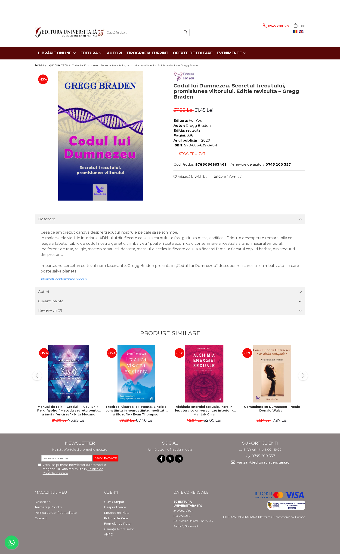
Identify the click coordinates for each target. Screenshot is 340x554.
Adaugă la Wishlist (192, 176)
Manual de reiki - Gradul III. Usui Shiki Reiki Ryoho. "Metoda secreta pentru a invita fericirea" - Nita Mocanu (68, 410)
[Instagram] (179, 459)
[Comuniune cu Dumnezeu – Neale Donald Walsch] (272, 373)
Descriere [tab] (46, 219)
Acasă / (41, 65)
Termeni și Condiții (48, 507)
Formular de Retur (118, 523)
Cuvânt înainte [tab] (51, 301)
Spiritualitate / (59, 65)
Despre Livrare (115, 507)
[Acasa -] (66, 32)
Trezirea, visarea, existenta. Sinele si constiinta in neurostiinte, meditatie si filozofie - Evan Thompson (136, 410)
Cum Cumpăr (114, 502)
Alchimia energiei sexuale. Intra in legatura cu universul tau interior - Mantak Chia (204, 410)
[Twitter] (170, 459)
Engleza (302, 32)
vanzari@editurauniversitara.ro (263, 462)
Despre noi (43, 502)
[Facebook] (161, 459)
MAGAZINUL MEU (51, 492)
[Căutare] (185, 32)
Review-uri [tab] (50, 310)
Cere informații (229, 176)
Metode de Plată (117, 512)
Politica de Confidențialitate (56, 512)
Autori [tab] (43, 291)
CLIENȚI (111, 492)
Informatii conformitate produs (63, 279)
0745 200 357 (263, 456)
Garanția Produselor (119, 529)
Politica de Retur (116, 518)
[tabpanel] (101, 136)
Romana (296, 32)
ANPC (108, 534)
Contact (41, 518)
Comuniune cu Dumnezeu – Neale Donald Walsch (272, 408)
